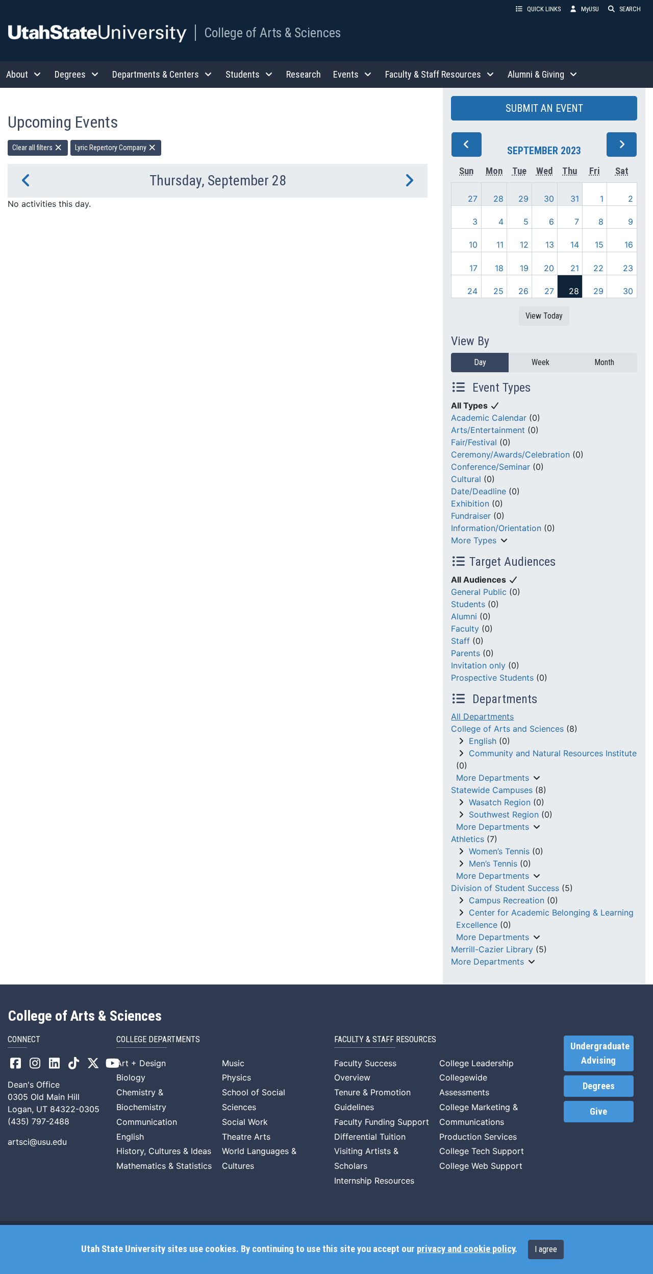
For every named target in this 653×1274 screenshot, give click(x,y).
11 (500, 244)
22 (598, 268)
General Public (479, 592)
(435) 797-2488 (38, 1121)
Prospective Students (492, 677)
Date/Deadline (478, 491)
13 (549, 244)
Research (303, 74)
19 (524, 268)
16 (628, 244)
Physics (236, 1077)
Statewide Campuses (492, 790)
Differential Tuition (370, 1137)
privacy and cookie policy (466, 1249)
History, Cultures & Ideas (163, 1151)
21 (574, 268)
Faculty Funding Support (381, 1122)
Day (480, 362)
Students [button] (242, 74)
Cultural (466, 479)
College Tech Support (481, 1151)
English (482, 741)
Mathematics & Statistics (164, 1166)
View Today (544, 316)
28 (498, 199)
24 (472, 291)
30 (549, 199)
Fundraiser (471, 516)
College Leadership (476, 1063)
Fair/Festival (474, 442)
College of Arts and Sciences (507, 729)
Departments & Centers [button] (155, 74)
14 (574, 244)
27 (473, 199)
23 (628, 268)
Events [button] (346, 74)
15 (599, 244)
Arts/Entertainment (488, 430)
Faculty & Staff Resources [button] (433, 74)
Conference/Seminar (490, 467)
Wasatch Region (500, 802)
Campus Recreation (506, 900)
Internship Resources (374, 1180)
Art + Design (141, 1063)
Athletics (467, 839)
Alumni (464, 616)
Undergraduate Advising (600, 1053)
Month (604, 362)
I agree (546, 1249)
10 (473, 244)
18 (499, 268)
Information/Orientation (496, 528)
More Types (473, 540)
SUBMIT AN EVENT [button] (544, 108)
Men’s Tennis (493, 863)
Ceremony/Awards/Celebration (510, 454)
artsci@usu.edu (37, 1142)
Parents (465, 653)
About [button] (17, 74)
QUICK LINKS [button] (544, 9)
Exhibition (470, 503)
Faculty (465, 628)
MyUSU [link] (590, 9)
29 (523, 199)
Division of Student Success (505, 888)
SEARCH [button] (630, 9)
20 (549, 268)
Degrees (599, 1086)
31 (574, 199)
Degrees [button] (70, 74)
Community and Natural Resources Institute (553, 753)
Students (468, 604)
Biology (130, 1077)
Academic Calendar (488, 418)
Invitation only (478, 665)
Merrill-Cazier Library (492, 949)
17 (473, 268)
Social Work (245, 1122)
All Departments (482, 716)
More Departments (492, 778)
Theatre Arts (246, 1137)
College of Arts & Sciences (272, 32)
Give (598, 1111)
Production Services (478, 1137)
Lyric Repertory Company (111, 147)
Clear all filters (33, 147)
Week (540, 362)
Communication (146, 1122)
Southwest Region (504, 814)
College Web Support (480, 1166)
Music (233, 1063)
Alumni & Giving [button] (536, 74)
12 (524, 244)
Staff (460, 641)
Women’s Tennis (499, 851)
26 (523, 291)
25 (498, 291)
